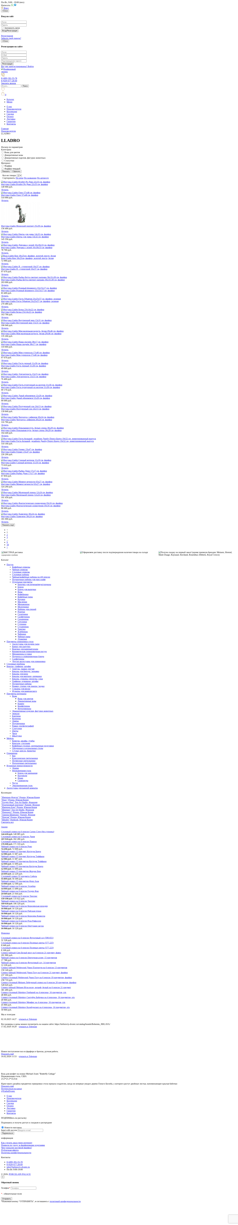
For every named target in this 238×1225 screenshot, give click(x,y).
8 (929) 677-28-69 (9, 81)
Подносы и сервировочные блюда (28, 656)
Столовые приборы (16, 664)
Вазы (20, 592)
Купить (5, 190)
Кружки (21, 599)
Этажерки (22, 639)
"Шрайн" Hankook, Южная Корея (17, 820)
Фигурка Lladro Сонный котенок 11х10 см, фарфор (25, 462)
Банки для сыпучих (21, 646)
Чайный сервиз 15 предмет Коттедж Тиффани (22, 856)
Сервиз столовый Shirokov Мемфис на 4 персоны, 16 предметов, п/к (33, 1002)
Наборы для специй (27, 609)
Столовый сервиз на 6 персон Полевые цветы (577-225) (27, 943)
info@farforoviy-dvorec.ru (18, 1167)
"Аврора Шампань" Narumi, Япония (18, 815)
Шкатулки (17, 736)
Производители (14, 109)
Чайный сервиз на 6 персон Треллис (18, 901)
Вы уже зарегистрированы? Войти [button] (17, 66)
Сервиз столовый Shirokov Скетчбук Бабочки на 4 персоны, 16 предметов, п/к (38, 997)
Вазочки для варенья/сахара (25, 649)
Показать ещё (8, 525)
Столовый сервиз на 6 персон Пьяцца (19, 841)
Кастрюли (22, 775)
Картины (16, 716)
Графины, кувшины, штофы (25, 681)
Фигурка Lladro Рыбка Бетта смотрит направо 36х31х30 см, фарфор (33, 280)
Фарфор (8, 166)
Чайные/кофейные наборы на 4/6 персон (31, 577)
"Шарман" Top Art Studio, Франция (17, 810)
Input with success (9, 1130)
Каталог (10, 99)
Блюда (21, 587)
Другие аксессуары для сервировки (28, 661)
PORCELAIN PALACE (20, 1174)
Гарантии (11, 121)
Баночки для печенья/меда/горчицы (34, 584)
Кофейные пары (25, 597)
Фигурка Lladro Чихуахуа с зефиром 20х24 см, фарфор (26, 419)
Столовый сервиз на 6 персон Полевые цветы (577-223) (27, 948)
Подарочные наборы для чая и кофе (29, 579)
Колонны (16, 718)
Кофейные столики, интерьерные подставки (33, 746)
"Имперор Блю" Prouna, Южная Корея (19, 807)
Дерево (15, 768)
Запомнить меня (12, 28)
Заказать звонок (8, 83)
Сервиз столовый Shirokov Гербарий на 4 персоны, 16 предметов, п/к (33, 992)
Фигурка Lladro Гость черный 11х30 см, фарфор (23, 366)
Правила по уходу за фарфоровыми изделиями (23, 1145)
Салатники (23, 614)
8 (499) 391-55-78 (9, 78)
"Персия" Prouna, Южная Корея (16, 817)
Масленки (22, 602)
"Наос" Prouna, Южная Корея (15, 800)
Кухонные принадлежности (20, 765)
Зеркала (15, 713)
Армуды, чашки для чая (23, 669)
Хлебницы (23, 631)
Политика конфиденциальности (16, 1152)
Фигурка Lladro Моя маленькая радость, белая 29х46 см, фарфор (31, 333)
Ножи (20, 778)
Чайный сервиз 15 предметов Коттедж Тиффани (24, 861)
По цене (19, 178)
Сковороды (23, 780)
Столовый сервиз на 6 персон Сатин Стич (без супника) (27, 831)
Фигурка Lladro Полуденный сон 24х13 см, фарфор (25, 409)
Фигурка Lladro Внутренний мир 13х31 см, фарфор (25, 323)
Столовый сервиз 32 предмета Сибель (19, 876)
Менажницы (23, 604)
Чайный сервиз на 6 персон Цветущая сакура (22, 926)
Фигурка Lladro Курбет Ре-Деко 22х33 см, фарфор (24, 184)
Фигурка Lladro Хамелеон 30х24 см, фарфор (22, 516)
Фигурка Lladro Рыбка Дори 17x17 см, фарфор (23, 473)
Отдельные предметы (22, 582)
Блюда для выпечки (27, 589)
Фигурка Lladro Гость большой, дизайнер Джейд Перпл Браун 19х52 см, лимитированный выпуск (47, 441)
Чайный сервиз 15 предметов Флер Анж (20, 881)
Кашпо (21, 703)
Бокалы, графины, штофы (19, 666)
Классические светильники (25, 758)
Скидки (10, 114)
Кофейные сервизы (21, 567)
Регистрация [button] (7, 36)
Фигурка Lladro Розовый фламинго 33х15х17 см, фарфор (28, 290)
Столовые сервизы (21, 572)
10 (8, 545)
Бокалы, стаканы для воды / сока (27, 679)
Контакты (11, 124)
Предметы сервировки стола (20, 641)
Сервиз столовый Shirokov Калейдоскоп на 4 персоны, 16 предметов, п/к (35, 1007)
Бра (13, 756)
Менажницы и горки (22, 654)
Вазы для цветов (12, 152)
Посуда (10, 564)
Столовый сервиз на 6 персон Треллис (19, 896)
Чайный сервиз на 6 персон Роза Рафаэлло (21, 921)
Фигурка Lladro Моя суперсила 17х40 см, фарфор (24, 355)
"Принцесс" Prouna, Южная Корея (17, 812)
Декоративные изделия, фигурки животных (25, 158)
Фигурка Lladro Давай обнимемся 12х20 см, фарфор (25, 398)
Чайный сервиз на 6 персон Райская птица (21, 911)
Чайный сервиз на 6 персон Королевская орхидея (24, 906)
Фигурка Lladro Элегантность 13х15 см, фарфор (23, 376)
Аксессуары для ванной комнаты (22, 788)
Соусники (22, 621)
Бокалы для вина (20, 674)
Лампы (15, 721)
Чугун (15, 783)
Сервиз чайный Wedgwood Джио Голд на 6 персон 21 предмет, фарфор (34, 972)
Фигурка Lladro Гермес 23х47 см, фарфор (20, 452)
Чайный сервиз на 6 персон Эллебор (18, 886)
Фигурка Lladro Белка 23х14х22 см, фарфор (21, 312)
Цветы (15, 731)
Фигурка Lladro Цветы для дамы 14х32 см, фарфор (25, 237)
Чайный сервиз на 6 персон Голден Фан (20, 891)
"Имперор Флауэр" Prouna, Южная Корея (20, 797)
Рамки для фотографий (23, 726)
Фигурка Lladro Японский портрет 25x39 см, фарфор (26, 226)
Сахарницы (23, 619)
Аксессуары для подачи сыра (25, 644)
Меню (9, 102)
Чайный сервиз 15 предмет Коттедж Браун (21, 851)
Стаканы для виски (21, 689)
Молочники (23, 607)
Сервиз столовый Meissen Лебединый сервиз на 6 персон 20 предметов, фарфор (38, 982)
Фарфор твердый (12, 168)
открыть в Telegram (28, 1019)
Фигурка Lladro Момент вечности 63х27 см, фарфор (25, 484)
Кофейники (23, 594)
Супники (22, 624)
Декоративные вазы (13, 155)
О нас (9, 106)
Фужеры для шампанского (24, 691)
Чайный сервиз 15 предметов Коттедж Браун (22, 866)
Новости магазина (13, 1127)
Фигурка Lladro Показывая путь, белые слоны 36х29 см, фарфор (31, 430)
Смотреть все (7, 822)
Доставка (11, 119)
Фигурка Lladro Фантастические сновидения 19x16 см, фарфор (30, 506)
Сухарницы (23, 626)
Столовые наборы (20, 574)
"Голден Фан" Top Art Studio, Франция (19, 802)
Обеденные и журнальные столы (27, 748)
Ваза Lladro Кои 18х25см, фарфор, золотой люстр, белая (27, 258)
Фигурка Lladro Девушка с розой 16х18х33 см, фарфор (26, 247)
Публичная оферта (10, 1150)
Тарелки (21, 629)
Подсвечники (18, 723)
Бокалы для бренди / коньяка (25, 671)
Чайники (22, 634)
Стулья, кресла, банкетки (24, 751)
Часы (14, 733)
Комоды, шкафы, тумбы (23, 741)
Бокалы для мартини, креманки (27, 676)
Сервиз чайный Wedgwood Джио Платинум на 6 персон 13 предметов (34, 967)
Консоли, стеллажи (21, 743)
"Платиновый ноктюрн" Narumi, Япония (20, 805)
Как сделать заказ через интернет (16, 1143)
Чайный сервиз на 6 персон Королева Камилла (23, 916)
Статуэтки (9, 160)
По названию (30, 178)
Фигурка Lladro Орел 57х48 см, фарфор (19, 195)
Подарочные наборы (22, 684)
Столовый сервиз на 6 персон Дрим (18, 836)
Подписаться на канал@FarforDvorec (11, 1089)
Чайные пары (24, 636)
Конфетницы (24, 706)
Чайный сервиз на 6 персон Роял (16, 846)
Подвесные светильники (23, 761)
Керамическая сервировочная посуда (29, 651)
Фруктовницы (24, 708)
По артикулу (43, 178)
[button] (5, 8)
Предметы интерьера (16, 693)
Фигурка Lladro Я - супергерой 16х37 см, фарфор (24, 269)
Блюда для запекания (27, 773)
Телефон (5, 1188)
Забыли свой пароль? (11, 38)
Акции (4, 827)
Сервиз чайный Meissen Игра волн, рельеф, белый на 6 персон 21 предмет (36, 987)
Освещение (12, 753)
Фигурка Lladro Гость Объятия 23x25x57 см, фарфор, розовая (30, 301)
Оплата (10, 116)
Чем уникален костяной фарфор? (16, 1148)
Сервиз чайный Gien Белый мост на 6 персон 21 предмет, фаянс (31, 953)
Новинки (5, 933)
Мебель (10, 738)
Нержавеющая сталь (21, 770)
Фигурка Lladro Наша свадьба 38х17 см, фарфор (23, 344)
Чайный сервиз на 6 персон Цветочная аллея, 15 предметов (29, 957)
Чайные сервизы (20, 569)
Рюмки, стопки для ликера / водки (28, 686)
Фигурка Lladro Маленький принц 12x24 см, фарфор (26, 495)
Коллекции (12, 111)
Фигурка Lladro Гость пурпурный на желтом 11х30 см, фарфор (30, 387)
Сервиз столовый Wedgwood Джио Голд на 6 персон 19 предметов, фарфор (36, 977)
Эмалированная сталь (22, 785)
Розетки (21, 612)
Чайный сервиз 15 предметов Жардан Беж (21, 871)
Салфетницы (24, 617)
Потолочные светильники (24, 763)
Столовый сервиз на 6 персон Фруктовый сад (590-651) (27, 938)
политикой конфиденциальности (65, 1201)
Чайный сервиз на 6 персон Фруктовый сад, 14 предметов (28, 962)
